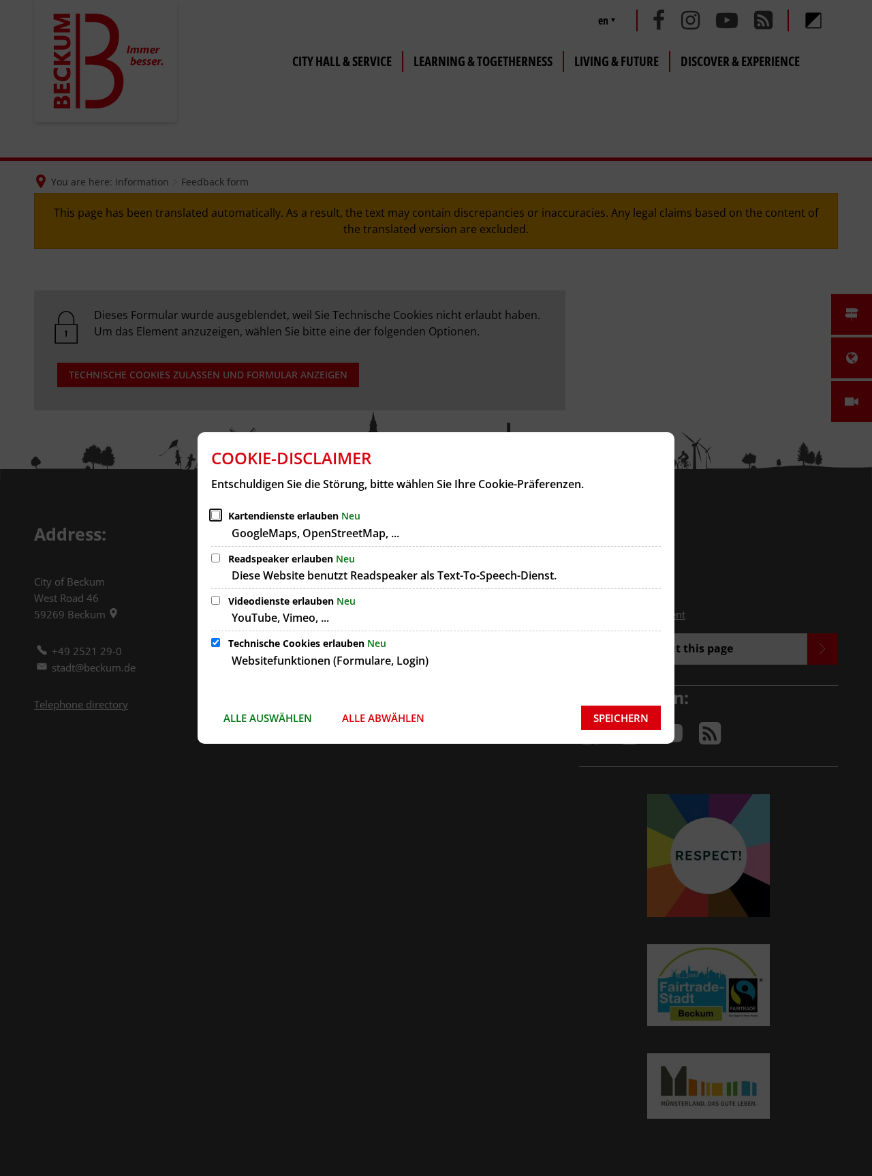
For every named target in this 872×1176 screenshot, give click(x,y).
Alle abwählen (383, 718)
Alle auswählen (267, 718)
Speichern (621, 718)
